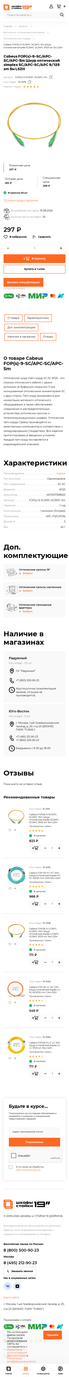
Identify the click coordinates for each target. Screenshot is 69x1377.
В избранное (18, 236)
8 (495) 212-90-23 (20, 1263)
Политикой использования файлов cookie (17, 1352)
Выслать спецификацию (23, 282)
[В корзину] (35, 848)
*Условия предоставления (21, 200)
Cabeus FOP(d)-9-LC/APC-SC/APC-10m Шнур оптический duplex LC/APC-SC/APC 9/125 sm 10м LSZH (44, 932)
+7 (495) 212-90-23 (27, 736)
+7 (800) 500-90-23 (27, 680)
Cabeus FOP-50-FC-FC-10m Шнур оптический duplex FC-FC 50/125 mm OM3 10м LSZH (45, 875)
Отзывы (48, 336)
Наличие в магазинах (21, 336)
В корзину (39, 258)
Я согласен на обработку (30, 1168)
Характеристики (38, 318)
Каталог (25, 1374)
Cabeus (60, 473)
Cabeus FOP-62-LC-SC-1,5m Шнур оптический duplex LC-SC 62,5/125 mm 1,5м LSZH (45, 990)
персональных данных (28, 1170)
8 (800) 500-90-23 (21, 1250)
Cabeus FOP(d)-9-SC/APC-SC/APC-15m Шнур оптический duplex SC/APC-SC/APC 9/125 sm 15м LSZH (44, 818)
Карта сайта (11, 1297)
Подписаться (34, 1142)
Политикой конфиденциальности (21, 1360)
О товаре (13, 318)
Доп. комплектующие (21, 327)
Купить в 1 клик (34, 269)
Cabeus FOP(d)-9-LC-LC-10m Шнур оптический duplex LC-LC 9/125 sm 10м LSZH (45, 1045)
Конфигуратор (43, 1374)
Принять (52, 1335)
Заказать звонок (22, 1271)
